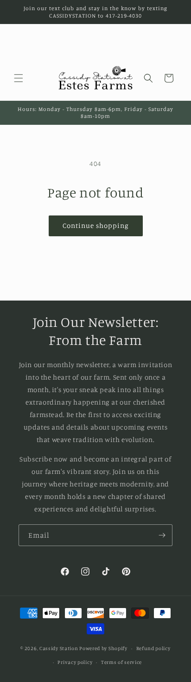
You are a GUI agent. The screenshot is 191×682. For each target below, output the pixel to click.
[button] (18, 78)
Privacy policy (74, 662)
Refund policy (153, 648)
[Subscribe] (162, 535)
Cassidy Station (58, 648)
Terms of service (121, 662)
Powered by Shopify (103, 648)
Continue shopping (96, 225)
